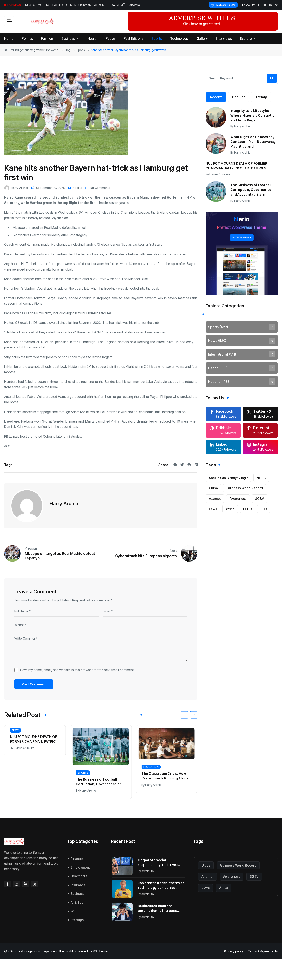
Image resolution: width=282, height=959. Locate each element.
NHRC (261, 478)
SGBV (259, 499)
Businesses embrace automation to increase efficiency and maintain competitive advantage (157, 908)
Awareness (238, 499)
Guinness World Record (244, 488)
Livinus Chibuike (24, 748)
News (15, 730)
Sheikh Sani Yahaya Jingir (228, 478)
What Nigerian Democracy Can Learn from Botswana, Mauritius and (252, 141)
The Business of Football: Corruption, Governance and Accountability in (251, 189)
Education (151, 767)
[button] (184, 714)
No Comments (100, 188)
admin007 (148, 871)
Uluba (213, 488)
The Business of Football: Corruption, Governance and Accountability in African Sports (100, 782)
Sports (77, 188)
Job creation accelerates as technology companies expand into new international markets (161, 885)
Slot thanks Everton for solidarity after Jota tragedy (50, 235)
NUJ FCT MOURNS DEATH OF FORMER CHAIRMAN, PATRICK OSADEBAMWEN (64, 5)
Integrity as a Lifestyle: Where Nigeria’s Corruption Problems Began (253, 115)
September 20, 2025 (50, 188)
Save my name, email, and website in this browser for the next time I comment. (77, 670)
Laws (213, 509)
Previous (31, 548)
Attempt (215, 499)
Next (173, 550)
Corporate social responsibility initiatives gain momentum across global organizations (158, 862)
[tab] (216, 97)
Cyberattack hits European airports (146, 556)
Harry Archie (19, 188)
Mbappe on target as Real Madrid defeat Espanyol (49, 227)
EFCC (247, 509)
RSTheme (100, 951)
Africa (230, 509)
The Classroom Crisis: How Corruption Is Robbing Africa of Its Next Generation (164, 776)
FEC (264, 509)
